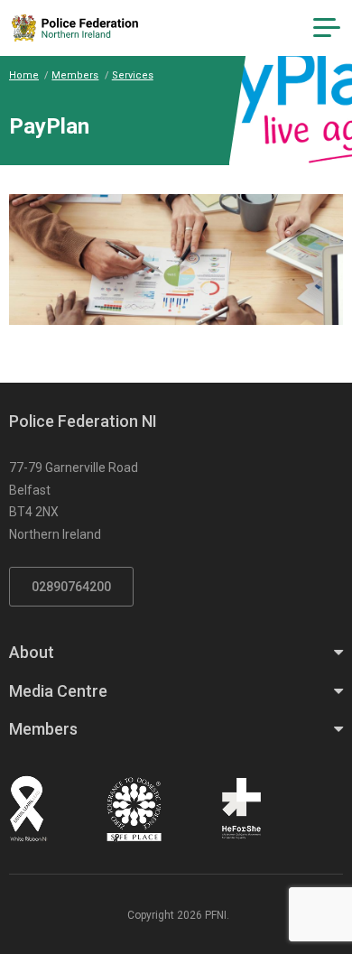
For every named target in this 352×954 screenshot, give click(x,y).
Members (74, 75)
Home (24, 75)
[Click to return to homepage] (75, 28)
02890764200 (71, 586)
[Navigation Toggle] (326, 28)
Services (132, 75)
